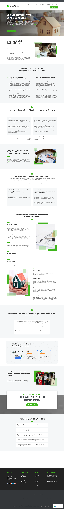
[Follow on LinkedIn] (13, 483)
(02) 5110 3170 (10, 161)
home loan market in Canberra (17, 20)
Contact (56, 4)
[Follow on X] (57, 1)
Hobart (36, 481)
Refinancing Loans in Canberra (52, 476)
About (31, 4)
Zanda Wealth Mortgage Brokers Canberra (20, 352)
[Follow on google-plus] (15, 483)
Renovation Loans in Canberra (52, 481)
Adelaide (36, 474)
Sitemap (23, 481)
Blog (53, 4)
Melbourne (37, 483)
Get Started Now (32, 404)
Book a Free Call (54, 7)
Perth (36, 476)
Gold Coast (37, 475)
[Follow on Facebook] (55, 1)
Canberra (36, 482)
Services (35, 4)
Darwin (36, 477)
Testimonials (48, 4)
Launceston (37, 480)
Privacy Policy (24, 482)
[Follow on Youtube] (11, 483)
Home (28, 4)
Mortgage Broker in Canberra (52, 474)
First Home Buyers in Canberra (52, 475)
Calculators (41, 4)
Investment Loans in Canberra (52, 477)
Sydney (36, 485)
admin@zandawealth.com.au (11, 478)
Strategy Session (24, 480)
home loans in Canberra (15, 48)
